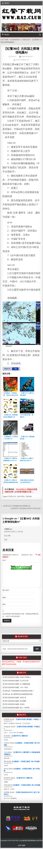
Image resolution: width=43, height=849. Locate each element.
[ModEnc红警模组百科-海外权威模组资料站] (34, 819)
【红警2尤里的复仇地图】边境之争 (14, 697)
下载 (15, 369)
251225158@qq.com (22, 60)
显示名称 (6, 590)
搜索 (37, 649)
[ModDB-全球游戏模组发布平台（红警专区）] (17, 829)
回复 (5, 540)
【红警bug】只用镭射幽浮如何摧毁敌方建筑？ (18, 691)
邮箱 (5, 597)
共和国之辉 (12, 496)
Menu (7, 3)
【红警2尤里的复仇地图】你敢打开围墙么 (16, 677)
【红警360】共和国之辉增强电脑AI (21, 50)
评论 (5, 560)
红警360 (6, 719)
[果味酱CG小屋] (14, 819)
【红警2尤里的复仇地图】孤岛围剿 (14, 701)
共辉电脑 (28, 496)
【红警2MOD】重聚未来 (19, 736)
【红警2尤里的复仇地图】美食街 (13, 704)
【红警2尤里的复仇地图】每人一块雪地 (15, 708)
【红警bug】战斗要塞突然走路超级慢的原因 (17, 694)
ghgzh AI (7, 368)
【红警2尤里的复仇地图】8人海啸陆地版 (16, 684)
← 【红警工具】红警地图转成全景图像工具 (15, 506)
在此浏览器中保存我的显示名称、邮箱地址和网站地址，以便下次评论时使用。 (20, 615)
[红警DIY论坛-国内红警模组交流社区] (27, 819)
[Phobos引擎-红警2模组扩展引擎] (31, 829)
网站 (4, 604)
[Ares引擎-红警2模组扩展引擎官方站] (8, 829)
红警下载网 (21, 845)
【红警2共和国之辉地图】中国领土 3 (27, 719)
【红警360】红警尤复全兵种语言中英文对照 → (26, 508)
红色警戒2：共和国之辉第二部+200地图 (26, 761)
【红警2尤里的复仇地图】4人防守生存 (15, 681)
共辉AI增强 (20, 496)
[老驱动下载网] (21, 809)
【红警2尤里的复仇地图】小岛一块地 (15, 687)
